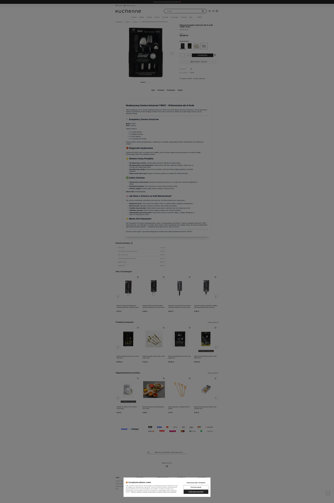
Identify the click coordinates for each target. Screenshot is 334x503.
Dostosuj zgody (196, 487)
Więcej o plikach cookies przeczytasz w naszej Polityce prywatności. (153, 492)
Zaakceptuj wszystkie (195, 492)
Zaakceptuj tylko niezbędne (195, 483)
